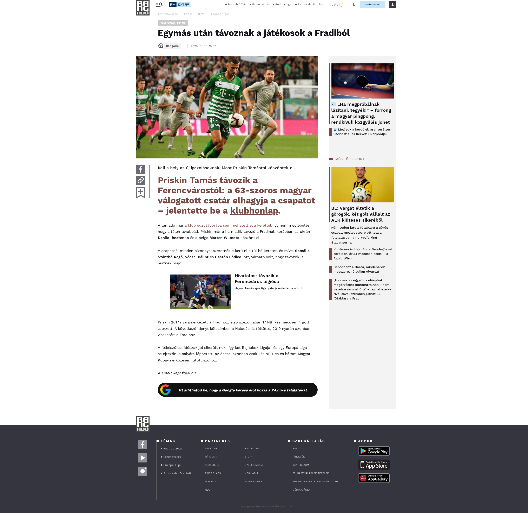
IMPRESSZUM (300, 465)
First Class (213, 473)
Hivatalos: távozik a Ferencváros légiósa (257, 278)
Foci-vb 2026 (237, 4)
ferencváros (169, 13)
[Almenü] (159, 4)
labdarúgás (221, 13)
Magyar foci (173, 23)
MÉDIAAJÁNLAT (301, 489)
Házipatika (252, 448)
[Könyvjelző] (140, 192)
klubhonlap (254, 211)
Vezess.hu (212, 465)
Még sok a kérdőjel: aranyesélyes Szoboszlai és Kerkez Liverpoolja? (362, 131)
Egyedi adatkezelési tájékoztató (315, 481)
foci (189, 13)
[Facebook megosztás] (140, 169)
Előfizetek (372, 5)
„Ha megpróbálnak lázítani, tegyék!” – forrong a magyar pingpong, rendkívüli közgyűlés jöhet (361, 113)
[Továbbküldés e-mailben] (140, 180)
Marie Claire (253, 481)
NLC (207, 489)
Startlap (211, 448)
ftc (203, 13)
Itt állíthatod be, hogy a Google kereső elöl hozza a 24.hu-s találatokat (243, 390)
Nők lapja (251, 473)
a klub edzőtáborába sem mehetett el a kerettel (228, 225)
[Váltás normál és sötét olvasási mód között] (354, 4)
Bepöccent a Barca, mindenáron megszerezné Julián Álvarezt (359, 269)
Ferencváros (260, 4)
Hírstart (211, 456)
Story (249, 456)
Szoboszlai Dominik (311, 4)
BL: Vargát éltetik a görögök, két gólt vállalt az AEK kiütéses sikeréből (360, 214)
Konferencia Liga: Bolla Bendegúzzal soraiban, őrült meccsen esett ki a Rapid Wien (363, 253)
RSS (294, 448)
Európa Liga (283, 4)
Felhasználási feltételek (310, 473)
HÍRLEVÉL (298, 456)
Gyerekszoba (254, 465)
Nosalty (210, 481)
